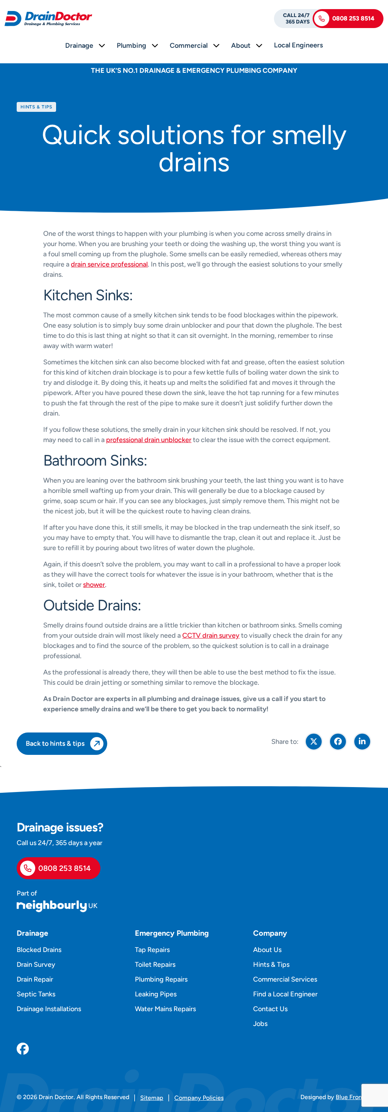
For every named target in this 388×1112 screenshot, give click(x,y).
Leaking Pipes (156, 994)
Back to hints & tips (55, 743)
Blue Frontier (353, 1097)
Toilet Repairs (155, 964)
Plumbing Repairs (161, 979)
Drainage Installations (49, 1009)
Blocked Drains (39, 950)
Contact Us (270, 1009)
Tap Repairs (152, 950)
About (240, 45)
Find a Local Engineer (285, 994)
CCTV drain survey (210, 635)
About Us (267, 950)
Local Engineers (298, 45)
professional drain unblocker (148, 440)
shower (94, 584)
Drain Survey (36, 964)
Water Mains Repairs (165, 1009)
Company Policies (199, 1097)
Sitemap (151, 1097)
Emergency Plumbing (172, 933)
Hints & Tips (271, 964)
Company (270, 933)
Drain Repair (35, 979)
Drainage (79, 45)
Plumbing (131, 45)
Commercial (189, 45)
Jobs (260, 1023)
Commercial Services (285, 979)
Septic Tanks (36, 994)
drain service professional (109, 264)
